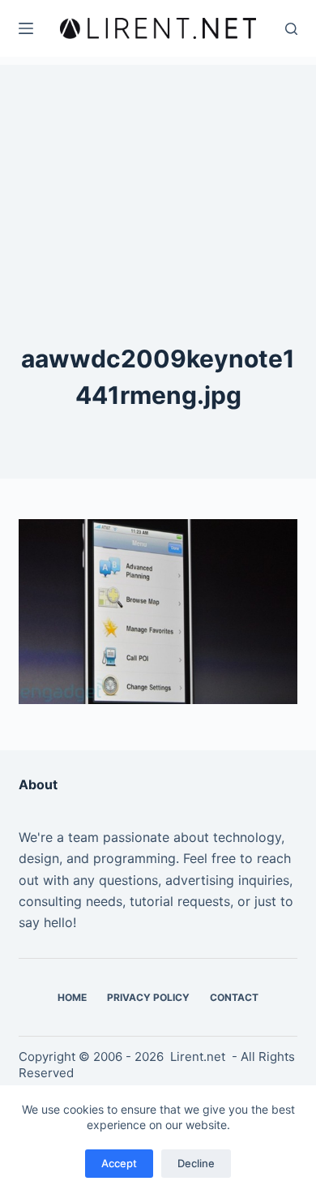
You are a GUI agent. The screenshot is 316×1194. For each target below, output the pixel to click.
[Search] (291, 29)
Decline (196, 1163)
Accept (119, 1163)
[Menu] (26, 28)
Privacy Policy (148, 997)
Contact (234, 997)
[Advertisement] (158, 166)
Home (72, 997)
